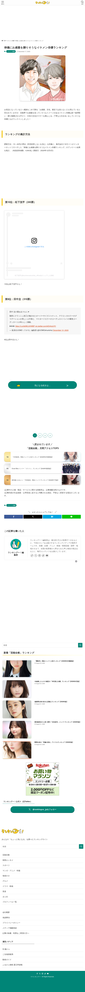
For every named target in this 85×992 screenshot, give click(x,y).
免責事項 (6, 917)
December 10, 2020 (61, 330)
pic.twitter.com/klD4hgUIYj (45, 326)
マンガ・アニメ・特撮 (11, 870)
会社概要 (6, 912)
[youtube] (47, 555)
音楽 (4, 891)
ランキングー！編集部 (16, 553)
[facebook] (37, 974)
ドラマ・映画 (8, 886)
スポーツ (6, 865)
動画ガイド (7, 959)
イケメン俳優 (11, 51)
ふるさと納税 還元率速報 (12, 964)
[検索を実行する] (80, 645)
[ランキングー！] (42, 2)
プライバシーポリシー (11, 922)
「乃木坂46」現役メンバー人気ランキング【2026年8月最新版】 (32, 457)
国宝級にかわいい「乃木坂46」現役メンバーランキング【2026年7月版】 (35, 480)
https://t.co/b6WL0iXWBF (25, 326)
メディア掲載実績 (10, 928)
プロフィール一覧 (10, 901)
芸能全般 (6, 855)
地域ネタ (6, 875)
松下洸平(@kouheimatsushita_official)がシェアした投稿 (34, 275)
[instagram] (39, 555)
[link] (32, 555)
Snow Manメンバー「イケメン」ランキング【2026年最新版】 (32, 468)
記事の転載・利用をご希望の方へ (16, 933)
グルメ (5, 881)
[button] (13, 517)
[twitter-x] (35, 555)
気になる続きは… (42, 385)
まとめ (5, 896)
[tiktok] (43, 555)
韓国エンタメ (8, 860)
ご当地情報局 (8, 954)
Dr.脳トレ (6, 949)
